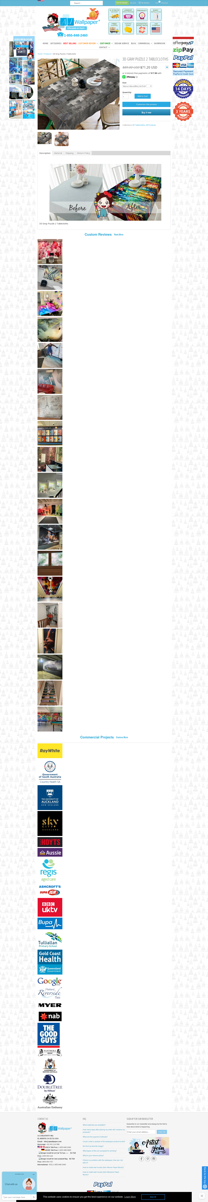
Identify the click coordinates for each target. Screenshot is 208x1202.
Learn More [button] (130, 1197)
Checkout (164, 3)
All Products (151, 125)
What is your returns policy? (93, 1155)
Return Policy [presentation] (83, 153)
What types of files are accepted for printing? (100, 1150)
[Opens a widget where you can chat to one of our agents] (19, 1186)
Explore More (122, 737)
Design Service (122, 43)
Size (124, 82)
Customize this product (146, 104)
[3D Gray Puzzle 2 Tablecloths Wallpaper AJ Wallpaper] (44, 138)
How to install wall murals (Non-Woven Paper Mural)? (103, 1167)
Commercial (145, 43)
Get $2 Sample (122, 3)
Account (133, 3)
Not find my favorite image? (93, 1146)
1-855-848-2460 (76, 35)
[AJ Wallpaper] (71, 21)
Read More (118, 234)
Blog (133, 43)
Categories (55, 43)
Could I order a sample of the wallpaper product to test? (104, 1141)
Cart (156, 2)
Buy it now (146, 112)
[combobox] (86, 3)
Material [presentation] (58, 153)
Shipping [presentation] (70, 153)
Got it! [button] (153, 1197)
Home (45, 43)
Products (47, 54)
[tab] (44, 153)
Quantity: (127, 92)
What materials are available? (94, 1125)
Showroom (159, 43)
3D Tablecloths (138, 125)
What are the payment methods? (95, 1136)
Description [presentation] (45, 153)
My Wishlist (145, 3)
